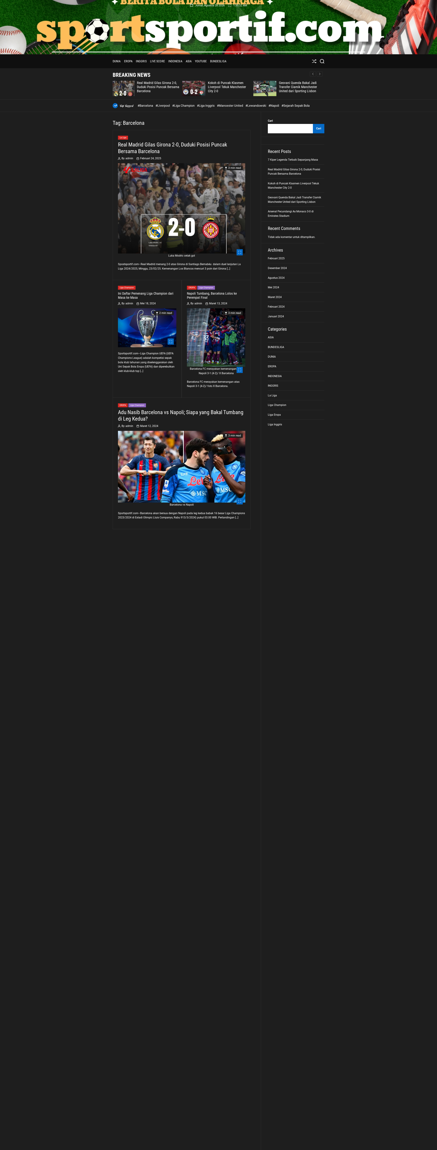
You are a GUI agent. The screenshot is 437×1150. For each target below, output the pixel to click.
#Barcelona (146, 105)
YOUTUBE (201, 61)
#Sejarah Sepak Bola (295, 105)
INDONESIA (175, 61)
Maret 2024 (275, 297)
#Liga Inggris (206, 105)
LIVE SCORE (157, 61)
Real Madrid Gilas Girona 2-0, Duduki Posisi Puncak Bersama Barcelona (172, 148)
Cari (270, 120)
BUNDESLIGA (218, 61)
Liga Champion (127, 288)
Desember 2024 (277, 268)
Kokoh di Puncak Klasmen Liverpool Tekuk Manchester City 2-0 (157, 87)
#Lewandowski (256, 105)
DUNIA (117, 61)
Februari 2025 (276, 258)
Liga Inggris (275, 424)
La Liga (123, 138)
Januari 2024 (276, 316)
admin (129, 158)
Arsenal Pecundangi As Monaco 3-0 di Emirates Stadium (302, 85)
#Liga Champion (183, 105)
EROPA (128, 61)
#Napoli (274, 105)
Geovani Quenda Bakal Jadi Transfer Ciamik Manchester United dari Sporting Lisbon (228, 87)
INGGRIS (141, 61)
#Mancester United (230, 105)
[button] (320, 73)
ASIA (189, 61)
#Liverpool (163, 105)
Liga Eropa (274, 414)
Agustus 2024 (276, 277)
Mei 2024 (273, 287)
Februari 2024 (276, 306)
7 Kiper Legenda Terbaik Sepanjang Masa (293, 159)
